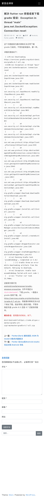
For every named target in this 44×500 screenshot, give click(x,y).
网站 (3, 417)
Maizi (11, 495)
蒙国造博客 (7, 3)
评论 (4, 367)
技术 (26, 35)
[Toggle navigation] (39, 3)
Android (35, 35)
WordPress (30, 495)
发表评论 (20, 38)
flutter (6, 38)
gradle (11, 38)
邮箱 (4, 407)
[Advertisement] (22, 461)
